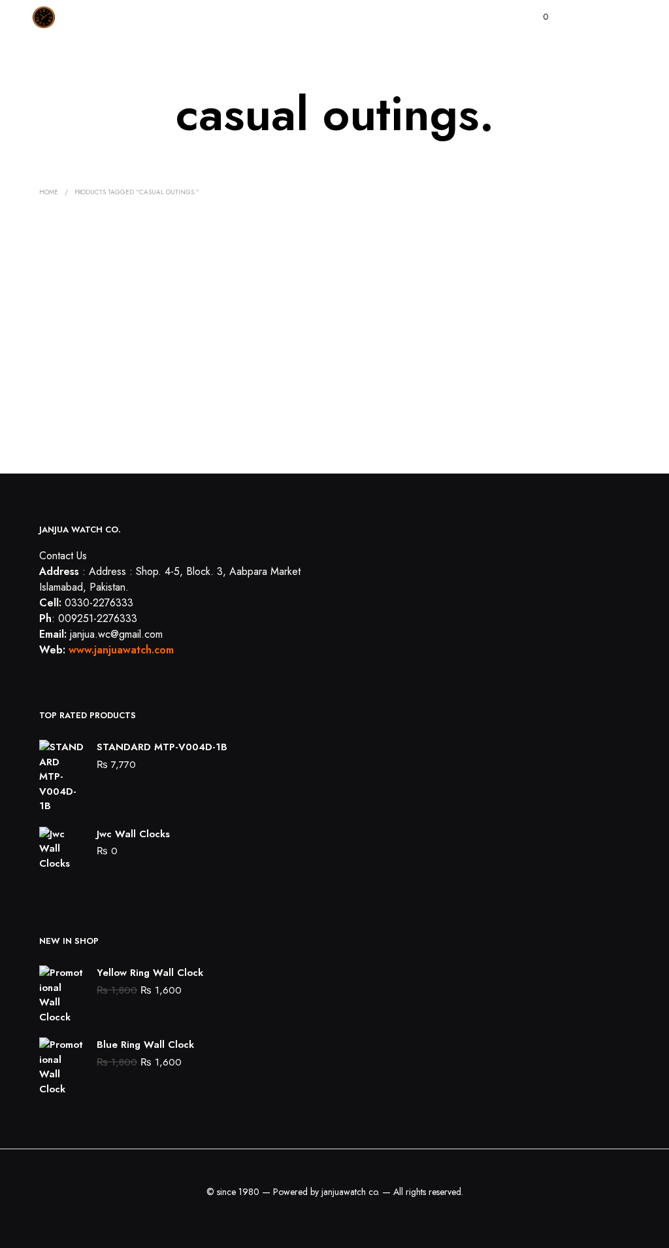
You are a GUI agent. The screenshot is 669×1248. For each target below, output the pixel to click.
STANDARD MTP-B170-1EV (90, 410)
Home (48, 192)
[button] (536, 17)
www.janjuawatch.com (121, 649)
